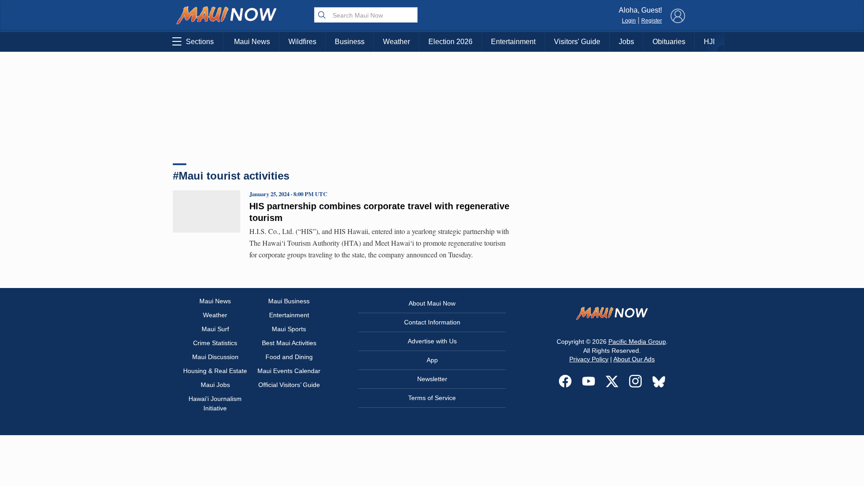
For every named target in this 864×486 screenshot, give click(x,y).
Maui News (252, 41)
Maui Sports (289, 329)
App (432, 360)
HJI (709, 41)
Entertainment (513, 41)
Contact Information (432, 322)
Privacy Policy (588, 359)
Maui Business (289, 301)
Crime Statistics (215, 342)
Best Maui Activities (289, 342)
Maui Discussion (215, 356)
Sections (200, 41)
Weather (396, 41)
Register (651, 21)
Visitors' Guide (577, 41)
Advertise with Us (432, 341)
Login (629, 21)
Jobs (626, 41)
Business (349, 41)
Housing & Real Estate (215, 370)
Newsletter (432, 378)
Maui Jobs (215, 384)
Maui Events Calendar (288, 370)
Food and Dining (289, 356)
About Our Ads (634, 359)
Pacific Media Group (637, 341)
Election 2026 (450, 41)
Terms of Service (432, 397)
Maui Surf (215, 329)
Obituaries (668, 41)
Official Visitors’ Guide (289, 384)
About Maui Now (432, 303)
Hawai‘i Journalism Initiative (215, 403)
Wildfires (302, 41)
